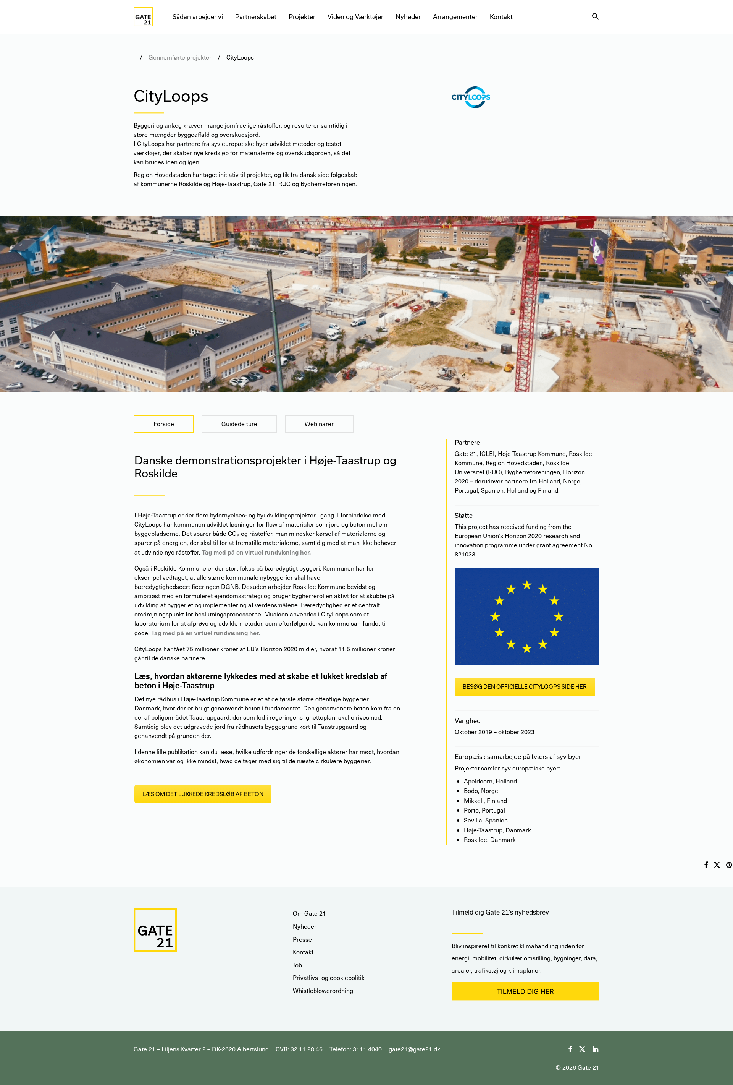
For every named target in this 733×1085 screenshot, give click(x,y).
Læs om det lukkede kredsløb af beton (202, 794)
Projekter (302, 16)
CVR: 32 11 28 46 (299, 1049)
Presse (302, 939)
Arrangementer (455, 16)
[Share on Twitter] (717, 865)
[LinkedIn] (596, 1048)
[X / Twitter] (582, 1048)
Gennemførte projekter (180, 57)
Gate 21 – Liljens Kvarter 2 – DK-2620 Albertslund (201, 1049)
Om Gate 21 (309, 913)
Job (297, 965)
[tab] (164, 424)
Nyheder (408, 16)
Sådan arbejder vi (198, 16)
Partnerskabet (255, 16)
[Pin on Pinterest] (729, 865)
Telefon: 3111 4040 (355, 1049)
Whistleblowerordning (323, 990)
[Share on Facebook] (706, 865)
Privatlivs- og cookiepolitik (329, 977)
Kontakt (501, 16)
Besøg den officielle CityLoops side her (525, 686)
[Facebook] (570, 1048)
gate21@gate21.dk (414, 1049)
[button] (595, 16)
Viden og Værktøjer (355, 16)
